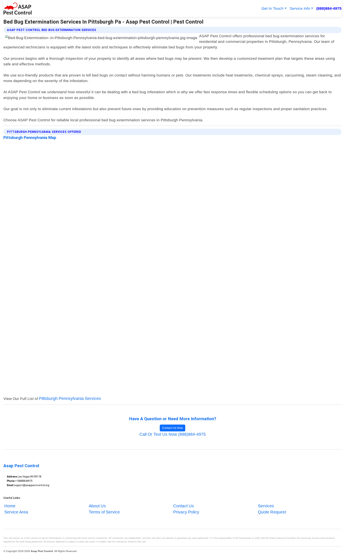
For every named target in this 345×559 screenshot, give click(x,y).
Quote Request (272, 512)
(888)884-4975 (329, 8)
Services (266, 506)
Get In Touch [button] (272, 8)
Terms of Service (104, 512)
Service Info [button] (300, 8)
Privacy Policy (186, 512)
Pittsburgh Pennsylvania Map (29, 137)
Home (9, 506)
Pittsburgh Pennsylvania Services (70, 398)
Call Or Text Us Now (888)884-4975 (172, 434)
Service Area (16, 512)
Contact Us (183, 506)
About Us (97, 506)
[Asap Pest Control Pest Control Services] (17, 8)
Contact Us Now (172, 427)
